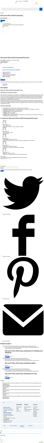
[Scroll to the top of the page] (0, 429)
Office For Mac (36, 360)
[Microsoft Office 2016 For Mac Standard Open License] (5, 31)
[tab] (23, 83)
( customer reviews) (4, 61)
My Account (18, 406)
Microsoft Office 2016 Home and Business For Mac (21, 373)
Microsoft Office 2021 (16, 360)
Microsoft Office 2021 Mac (27, 360)
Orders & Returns (28, 409)
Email (1, 168)
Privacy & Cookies (13, 425)
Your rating (2, 158)
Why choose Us (27, 406)
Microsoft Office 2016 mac (27, 371)
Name (1, 167)
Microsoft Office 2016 (37, 81)
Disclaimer (31, 425)
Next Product (5, 25)
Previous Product (7, 23)
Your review (3, 166)
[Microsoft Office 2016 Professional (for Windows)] (13, 24)
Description (5, 83)
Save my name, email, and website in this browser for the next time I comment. (17, 169)
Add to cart (3, 20)
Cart (17, 409)
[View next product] (8, 25)
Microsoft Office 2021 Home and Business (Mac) (20, 363)
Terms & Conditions (22, 426)
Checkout (18, 410)
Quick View (34, 346)
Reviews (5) (5, 85)
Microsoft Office (29, 81)
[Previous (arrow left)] (0, 442)
